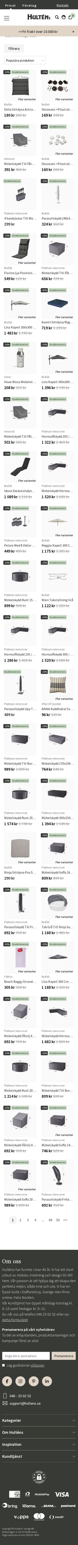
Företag (29, 5)
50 (58, 1220)
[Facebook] (7, 1381)
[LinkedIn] (47, 1381)
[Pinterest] (34, 1381)
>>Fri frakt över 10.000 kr (38, 31)
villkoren (37, 1365)
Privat (10, 5)
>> (65, 1220)
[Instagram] (20, 1381)
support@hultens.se (25, 1403)
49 (50, 1220)
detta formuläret (15, 1319)
